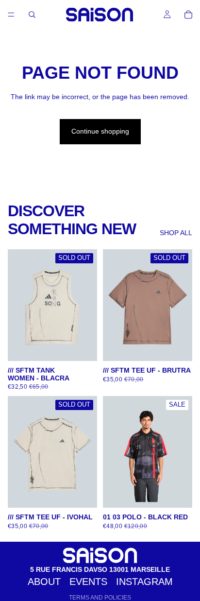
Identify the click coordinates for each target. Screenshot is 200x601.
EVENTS (88, 581)
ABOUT (44, 581)
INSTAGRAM (144, 581)
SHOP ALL (176, 233)
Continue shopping (100, 131)
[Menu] (11, 14)
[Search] (32, 14)
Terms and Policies (100, 597)
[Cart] (188, 14)
